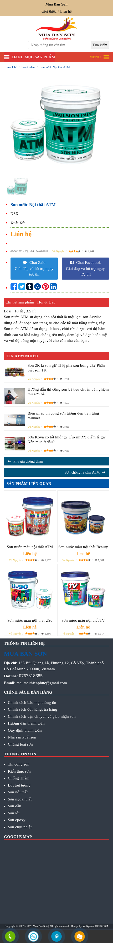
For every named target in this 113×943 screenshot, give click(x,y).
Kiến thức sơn (19, 771)
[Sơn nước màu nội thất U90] (30, 589)
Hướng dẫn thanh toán (26, 723)
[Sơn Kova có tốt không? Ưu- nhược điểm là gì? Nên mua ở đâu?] (14, 443)
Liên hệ (65, 11)
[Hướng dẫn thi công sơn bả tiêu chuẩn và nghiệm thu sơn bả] (14, 396)
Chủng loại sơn (20, 744)
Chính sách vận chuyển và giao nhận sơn (42, 716)
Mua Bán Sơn (40, 926)
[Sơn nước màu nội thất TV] (83, 589)
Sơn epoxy (16, 820)
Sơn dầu (14, 806)
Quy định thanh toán (25, 730)
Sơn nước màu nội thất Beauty (83, 547)
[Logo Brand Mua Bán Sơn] (56, 28)
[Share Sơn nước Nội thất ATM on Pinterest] (45, 288)
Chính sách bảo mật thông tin (32, 702)
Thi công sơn (18, 764)
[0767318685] (10, 937)
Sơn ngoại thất (20, 799)
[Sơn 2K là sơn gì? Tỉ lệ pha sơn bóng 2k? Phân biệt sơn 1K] (14, 371)
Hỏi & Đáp (46, 302)
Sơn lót (13, 813)
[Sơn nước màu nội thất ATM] (30, 516)
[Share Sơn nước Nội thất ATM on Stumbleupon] (37, 288)
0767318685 (31, 675)
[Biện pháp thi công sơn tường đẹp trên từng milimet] (14, 420)
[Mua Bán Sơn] (56, 937)
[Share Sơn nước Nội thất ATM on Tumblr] (29, 288)
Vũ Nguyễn (58, 251)
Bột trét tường (19, 785)
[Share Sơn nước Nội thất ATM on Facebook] (14, 288)
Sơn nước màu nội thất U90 (30, 620)
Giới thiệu (49, 11)
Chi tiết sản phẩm (20, 302)
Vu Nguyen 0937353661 (95, 926)
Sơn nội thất (18, 792)
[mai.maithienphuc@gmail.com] (79, 937)
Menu (95, 57)
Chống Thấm (18, 778)
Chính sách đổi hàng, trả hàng (32, 709)
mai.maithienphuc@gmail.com (42, 683)
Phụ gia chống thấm (28, 461)
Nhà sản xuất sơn (22, 737)
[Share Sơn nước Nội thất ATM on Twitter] (21, 288)
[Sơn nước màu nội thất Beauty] (83, 516)
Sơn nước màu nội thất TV (83, 620)
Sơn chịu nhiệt (20, 827)
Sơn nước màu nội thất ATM (30, 547)
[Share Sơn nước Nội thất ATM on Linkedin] (53, 288)
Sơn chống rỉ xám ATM (82, 472)
